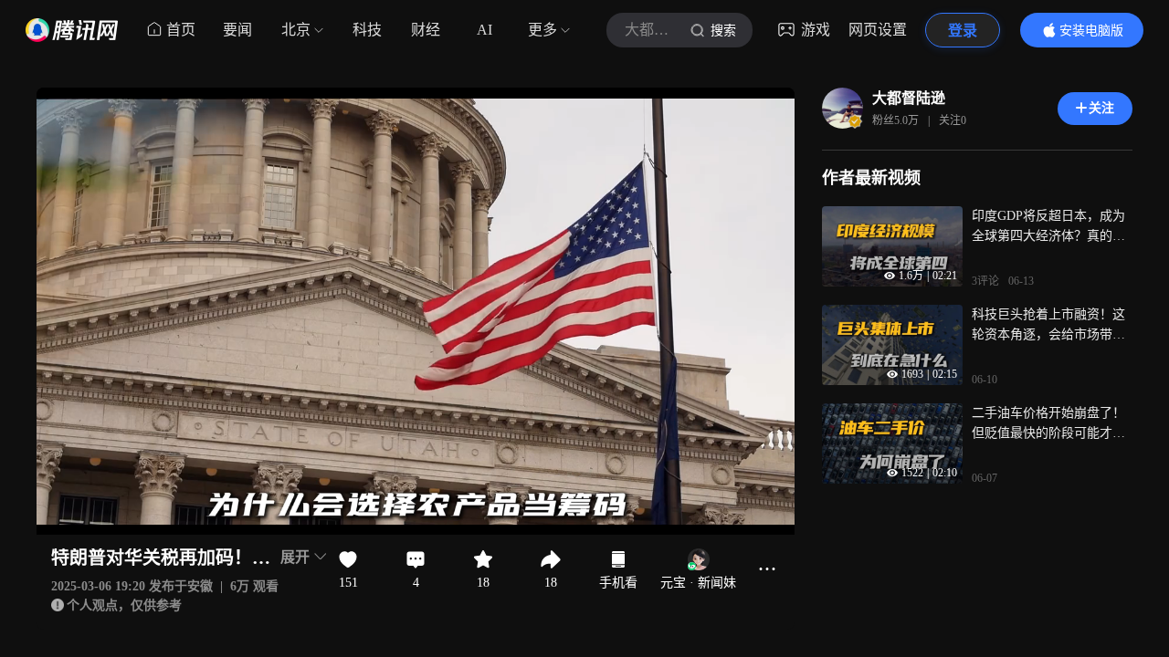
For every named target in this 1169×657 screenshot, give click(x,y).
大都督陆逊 (908, 98)
